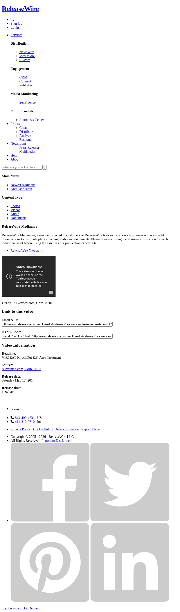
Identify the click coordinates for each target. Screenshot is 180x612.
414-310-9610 (25, 422)
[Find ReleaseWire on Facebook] (50, 520)
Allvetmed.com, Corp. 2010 (21, 369)
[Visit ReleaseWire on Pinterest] (50, 601)
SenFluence (27, 102)
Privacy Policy (21, 429)
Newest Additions (23, 185)
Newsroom (18, 143)
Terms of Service (67, 429)
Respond (25, 139)
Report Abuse (90, 429)
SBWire (24, 60)
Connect (25, 81)
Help (14, 155)
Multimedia (27, 151)
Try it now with (21, 608)
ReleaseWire (20, 9)
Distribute (26, 131)
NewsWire (26, 52)
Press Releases (29, 147)
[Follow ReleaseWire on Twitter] (129, 520)
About (15, 159)
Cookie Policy (43, 429)
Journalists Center (31, 120)
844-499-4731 (25, 418)
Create (23, 128)
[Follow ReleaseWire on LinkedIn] (129, 601)
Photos (15, 206)
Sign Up (16, 23)
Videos (15, 210)
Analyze (25, 135)
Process (16, 124)
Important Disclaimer (56, 440)
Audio (15, 214)
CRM (23, 77)
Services (16, 35)
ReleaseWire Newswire (27, 250)
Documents (18, 218)
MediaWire (27, 56)
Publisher (25, 85)
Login (15, 27)
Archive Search (21, 189)
